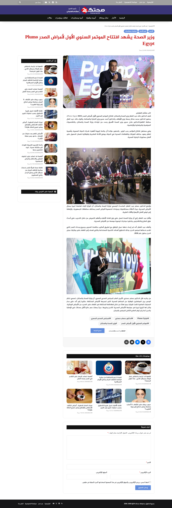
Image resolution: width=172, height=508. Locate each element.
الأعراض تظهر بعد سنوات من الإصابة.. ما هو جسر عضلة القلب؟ (32, 136)
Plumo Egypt (142, 318)
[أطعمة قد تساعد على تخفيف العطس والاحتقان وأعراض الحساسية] (50, 159)
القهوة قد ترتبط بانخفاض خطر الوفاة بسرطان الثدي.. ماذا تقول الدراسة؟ (139, 378)
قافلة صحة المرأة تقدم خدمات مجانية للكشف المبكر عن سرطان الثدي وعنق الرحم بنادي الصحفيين (32, 171)
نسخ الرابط (97, 330)
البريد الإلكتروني (145, 472)
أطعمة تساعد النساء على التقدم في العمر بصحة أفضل (80, 377)
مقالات (49, 18)
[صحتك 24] (86, 10)
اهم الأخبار (144, 26)
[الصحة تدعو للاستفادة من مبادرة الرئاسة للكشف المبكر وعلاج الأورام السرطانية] (109, 368)
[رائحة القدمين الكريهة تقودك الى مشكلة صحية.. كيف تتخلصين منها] (50, 148)
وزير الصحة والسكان (108, 323)
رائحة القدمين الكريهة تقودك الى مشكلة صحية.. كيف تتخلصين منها (32, 147)
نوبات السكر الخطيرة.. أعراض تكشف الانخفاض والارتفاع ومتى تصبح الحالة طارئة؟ (79, 407)
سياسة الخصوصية (130, 2)
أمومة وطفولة (91, 18)
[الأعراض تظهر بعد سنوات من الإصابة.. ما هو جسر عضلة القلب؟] (50, 137)
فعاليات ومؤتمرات (61, 18)
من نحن (142, 2)
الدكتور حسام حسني (123, 318)
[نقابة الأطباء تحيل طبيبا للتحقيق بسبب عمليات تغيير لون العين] (109, 396)
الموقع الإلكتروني (101, 472)
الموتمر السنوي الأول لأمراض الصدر (134, 323)
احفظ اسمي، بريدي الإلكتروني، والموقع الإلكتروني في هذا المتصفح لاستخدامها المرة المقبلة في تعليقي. (115, 482)
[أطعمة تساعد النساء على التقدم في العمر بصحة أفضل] (79, 367)
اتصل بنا (119, 2)
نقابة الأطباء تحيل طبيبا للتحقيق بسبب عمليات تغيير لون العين (110, 406)
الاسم (148, 462)
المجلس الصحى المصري (100, 318)
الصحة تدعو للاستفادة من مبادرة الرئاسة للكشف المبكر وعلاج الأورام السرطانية (109, 379)
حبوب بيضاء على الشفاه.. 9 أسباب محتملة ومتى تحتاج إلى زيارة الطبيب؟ (139, 406)
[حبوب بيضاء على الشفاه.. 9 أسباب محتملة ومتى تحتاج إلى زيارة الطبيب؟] (138, 395)
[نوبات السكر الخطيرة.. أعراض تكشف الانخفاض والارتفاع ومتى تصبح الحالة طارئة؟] (79, 396)
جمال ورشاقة (103, 18)
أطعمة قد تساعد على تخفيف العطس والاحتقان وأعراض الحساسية (32, 159)
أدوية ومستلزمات (77, 18)
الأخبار (114, 18)
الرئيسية (150, 2)
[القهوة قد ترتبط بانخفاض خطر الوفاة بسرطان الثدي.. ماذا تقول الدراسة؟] (138, 367)
